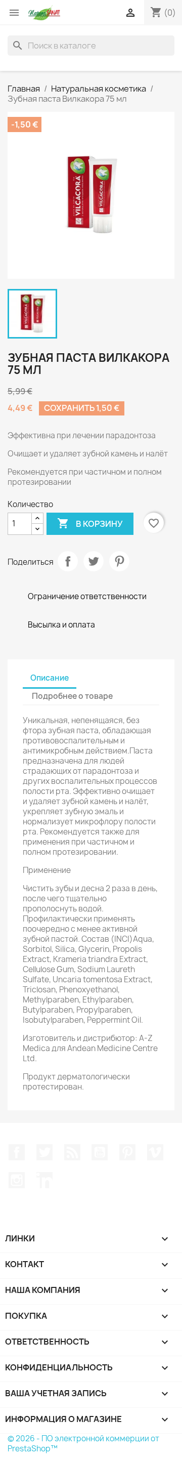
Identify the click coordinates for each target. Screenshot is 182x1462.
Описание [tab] (49, 678)
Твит (93, 561)
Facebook (17, 1152)
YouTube (100, 1152)
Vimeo (155, 1152)
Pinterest (119, 561)
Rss (72, 1152)
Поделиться (68, 561)
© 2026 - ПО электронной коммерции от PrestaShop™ (83, 1443)
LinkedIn (44, 1180)
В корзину (90, 523)
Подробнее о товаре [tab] (72, 696)
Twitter (44, 1152)
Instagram (17, 1180)
